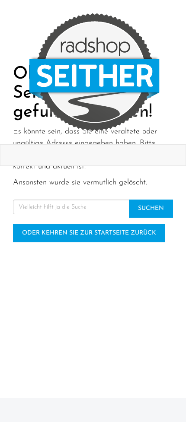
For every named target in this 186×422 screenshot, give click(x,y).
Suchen (151, 208)
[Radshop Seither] (94, 72)
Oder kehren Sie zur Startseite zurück (89, 233)
